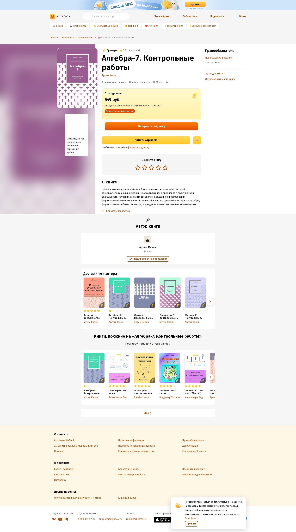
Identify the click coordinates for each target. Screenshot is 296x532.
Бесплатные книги (107, 25)
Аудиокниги (79, 25)
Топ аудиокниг (175, 25)
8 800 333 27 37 (86, 519)
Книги (59, 25)
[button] (210, 301)
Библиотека (190, 16)
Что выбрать (161, 16)
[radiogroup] (151, 168)
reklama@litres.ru (136, 519)
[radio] (137, 167)
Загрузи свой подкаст (204, 25)
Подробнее (190, 518)
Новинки (133, 25)
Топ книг (153, 25)
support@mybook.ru (110, 519)
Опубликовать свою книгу (220, 79)
